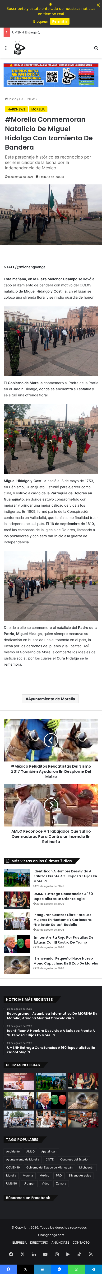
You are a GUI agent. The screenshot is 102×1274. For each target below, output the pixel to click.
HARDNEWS (28, 99)
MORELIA (38, 109)
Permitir (59, 21)
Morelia (11, 1175)
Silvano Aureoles (80, 1175)
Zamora (61, 1183)
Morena (28, 1175)
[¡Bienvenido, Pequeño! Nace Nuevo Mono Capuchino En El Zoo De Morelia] (17, 965)
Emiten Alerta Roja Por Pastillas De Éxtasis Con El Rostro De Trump (63, 940)
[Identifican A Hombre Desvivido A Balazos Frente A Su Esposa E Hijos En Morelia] (17, 878)
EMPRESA (19, 1242)
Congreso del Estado (74, 1159)
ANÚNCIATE (60, 1242)
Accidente (13, 1151)
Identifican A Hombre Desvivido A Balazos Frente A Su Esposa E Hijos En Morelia (65, 876)
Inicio (12, 99)
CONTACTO (81, 1242)
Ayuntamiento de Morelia (51, 698)
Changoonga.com (51, 1235)
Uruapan (29, 1183)
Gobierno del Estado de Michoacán (49, 1167)
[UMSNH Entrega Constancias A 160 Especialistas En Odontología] (17, 900)
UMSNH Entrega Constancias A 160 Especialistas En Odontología (63, 896)
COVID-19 (13, 1167)
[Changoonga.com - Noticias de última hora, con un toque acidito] (19, 48)
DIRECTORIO (39, 1242)
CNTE (50, 1159)
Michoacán (86, 1167)
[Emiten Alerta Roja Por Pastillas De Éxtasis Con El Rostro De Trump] (17, 944)
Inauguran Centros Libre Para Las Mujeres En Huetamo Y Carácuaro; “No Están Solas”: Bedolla (62, 919)
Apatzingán (48, 1151)
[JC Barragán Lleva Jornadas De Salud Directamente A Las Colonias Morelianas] (19, 1119)
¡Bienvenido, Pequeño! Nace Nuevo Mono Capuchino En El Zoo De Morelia (65, 961)
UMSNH (11, 1183)
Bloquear (40, 21)
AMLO (30, 1151)
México (44, 1175)
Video (45, 1183)
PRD (59, 1175)
